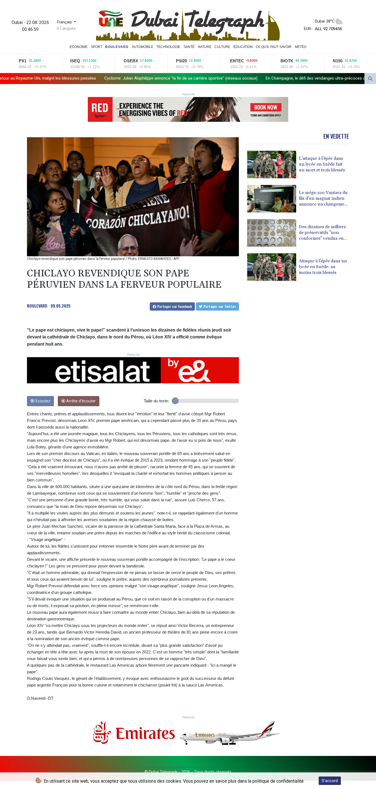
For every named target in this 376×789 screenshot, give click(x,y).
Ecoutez (42, 401)
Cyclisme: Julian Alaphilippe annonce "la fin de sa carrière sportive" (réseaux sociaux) (109, 78)
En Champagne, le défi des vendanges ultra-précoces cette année (253, 78)
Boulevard (117, 47)
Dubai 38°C (325, 21)
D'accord (330, 780)
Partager (174, 306)
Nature (204, 47)
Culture (222, 47)
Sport (96, 47)
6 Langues (66, 28)
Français (65, 22)
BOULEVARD (37, 306)
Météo (300, 47)
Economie (79, 47)
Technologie (168, 47)
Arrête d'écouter (80, 401)
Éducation (243, 47)
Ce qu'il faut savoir (273, 47)
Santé (189, 47)
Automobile (142, 47)
